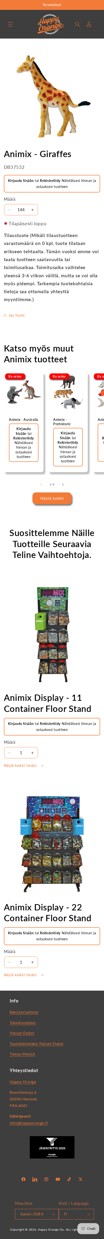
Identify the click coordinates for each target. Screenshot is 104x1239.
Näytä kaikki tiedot (21, 765)
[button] (10, 24)
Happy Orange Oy (51, 1229)
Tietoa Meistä (22, 1054)
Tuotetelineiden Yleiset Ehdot (36, 1043)
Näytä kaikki (52, 498)
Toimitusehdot (23, 1022)
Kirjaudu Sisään (21, 181)
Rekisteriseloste (24, 1012)
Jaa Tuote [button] (17, 315)
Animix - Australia (23, 419)
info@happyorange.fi (29, 1122)
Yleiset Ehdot (22, 1033)
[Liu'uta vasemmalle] (41, 484)
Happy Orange (23, 1081)
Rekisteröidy (50, 181)
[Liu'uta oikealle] (63, 484)
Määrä (9, 199)
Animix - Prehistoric (62, 421)
